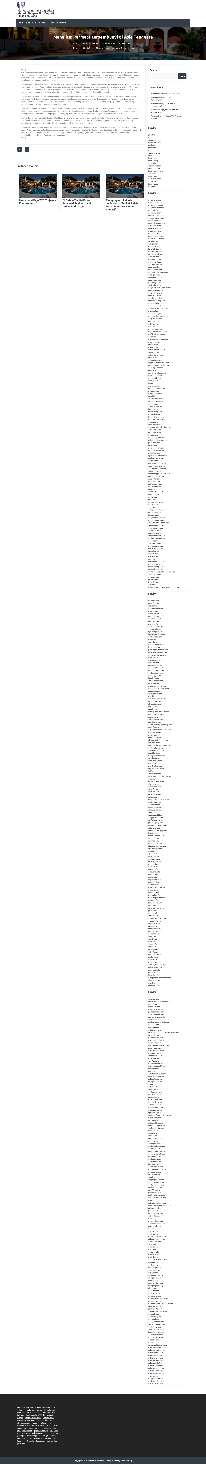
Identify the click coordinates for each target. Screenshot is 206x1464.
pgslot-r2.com (153, 499)
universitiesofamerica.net (157, 652)
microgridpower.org (155, 1286)
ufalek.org (151, 1200)
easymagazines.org (155, 1275)
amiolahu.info (153, 877)
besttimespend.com (155, 1267)
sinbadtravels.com (155, 1056)
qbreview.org (153, 657)
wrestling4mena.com (156, 748)
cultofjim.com (153, 244)
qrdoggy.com (153, 1211)
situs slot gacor (35, 1418)
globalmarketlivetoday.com (158, 440)
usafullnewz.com (154, 200)
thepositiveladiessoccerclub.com (160, 363)
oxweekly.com (153, 797)
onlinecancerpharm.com (157, 1198)
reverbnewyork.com (155, 254)
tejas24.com (152, 854)
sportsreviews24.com (156, 1185)
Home (21, 23)
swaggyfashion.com (155, 818)
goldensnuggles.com (156, 1076)
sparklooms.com (154, 1327)
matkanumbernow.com (157, 665)
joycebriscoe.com (154, 231)
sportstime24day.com (156, 1146)
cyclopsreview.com (155, 407)
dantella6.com (153, 678)
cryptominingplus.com (156, 1110)
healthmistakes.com (155, 1221)
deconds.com (153, 582)
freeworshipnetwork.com (157, 376)
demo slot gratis (154, 168)
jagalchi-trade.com (155, 264)
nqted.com (152, 489)
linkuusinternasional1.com (158, 308)
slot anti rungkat (29, 1420)
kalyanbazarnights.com (157, 686)
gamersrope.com (154, 1048)
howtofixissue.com (155, 637)
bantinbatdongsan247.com (158, 1022)
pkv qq (26, 1410)
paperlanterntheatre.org (157, 373)
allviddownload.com (156, 645)
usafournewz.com (155, 213)
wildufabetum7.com (155, 1384)
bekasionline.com (154, 619)
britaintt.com (153, 580)
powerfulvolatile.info (156, 908)
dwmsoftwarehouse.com (157, 417)
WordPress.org (126, 1461)
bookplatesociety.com (156, 301)
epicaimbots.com (154, 422)
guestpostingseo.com (156, 1012)
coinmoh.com (153, 404)
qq (35, 1431)
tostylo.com (152, 1087)
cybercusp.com (153, 577)
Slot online (31, 23)
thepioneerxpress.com (156, 634)
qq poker (37, 1438)
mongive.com (153, 709)
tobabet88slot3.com (156, 1335)
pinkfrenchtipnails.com (156, 1154)
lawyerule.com (153, 841)
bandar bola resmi (155, 143)
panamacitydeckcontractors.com (160, 799)
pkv (149, 137)
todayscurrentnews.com (157, 1337)
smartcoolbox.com (155, 1319)
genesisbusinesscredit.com (158, 781)
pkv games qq (42, 1431)
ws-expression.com (155, 502)
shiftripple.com (153, 1314)
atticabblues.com (154, 396)
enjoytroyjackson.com (156, 419)
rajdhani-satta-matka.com (158, 740)
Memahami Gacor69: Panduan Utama (165, 94)
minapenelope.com (155, 270)
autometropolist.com (156, 399)
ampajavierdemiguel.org (157, 223)
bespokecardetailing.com (157, 332)
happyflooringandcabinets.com (160, 1205)
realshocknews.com (155, 1216)
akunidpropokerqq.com (157, 329)
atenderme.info (154, 890)
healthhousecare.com (156, 448)
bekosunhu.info (154, 895)
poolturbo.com (153, 856)
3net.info (151, 321)
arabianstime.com (155, 394)
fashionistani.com (155, 430)
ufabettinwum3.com (155, 1358)
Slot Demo (43, 23)
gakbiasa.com (153, 973)
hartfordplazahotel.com (157, 965)
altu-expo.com (153, 347)
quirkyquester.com (155, 1309)
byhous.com (152, 962)
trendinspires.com (155, 810)
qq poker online (41, 1407)
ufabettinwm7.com (155, 1355)
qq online (151, 135)
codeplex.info (153, 324)
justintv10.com (153, 838)
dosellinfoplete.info (155, 903)
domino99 (31, 1436)
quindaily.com (153, 551)
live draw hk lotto (154, 179)
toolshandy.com (154, 805)
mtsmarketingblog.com (157, 846)
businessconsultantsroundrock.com (162, 572)
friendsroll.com (154, 311)
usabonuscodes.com (156, 520)
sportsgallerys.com (155, 1159)
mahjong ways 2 (23, 1425)
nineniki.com (152, 696)
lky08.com (152, 771)
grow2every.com (154, 445)
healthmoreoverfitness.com (158, 670)
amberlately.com (154, 228)
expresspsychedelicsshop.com (159, 427)
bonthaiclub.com (154, 295)
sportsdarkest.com (155, 1133)
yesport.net (152, 1084)
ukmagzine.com (154, 1058)
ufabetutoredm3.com (156, 1368)
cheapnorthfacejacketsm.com (159, 288)
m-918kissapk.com (155, 967)
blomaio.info (153, 900)
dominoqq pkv (31, 1415)
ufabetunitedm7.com (156, 1363)
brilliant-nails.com (155, 828)
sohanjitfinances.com (156, 1322)
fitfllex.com (152, 779)
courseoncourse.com (156, 1020)
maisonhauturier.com (156, 476)
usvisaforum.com (154, 259)
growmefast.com (154, 1193)
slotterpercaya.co (154, 1317)
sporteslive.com (154, 1149)
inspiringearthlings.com (157, 466)
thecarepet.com (154, 1007)
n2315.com (152, 763)
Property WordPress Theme (99, 1461)
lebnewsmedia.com (155, 303)
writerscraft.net (154, 743)
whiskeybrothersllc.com (157, 1381)
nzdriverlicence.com (155, 492)
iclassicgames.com (155, 1100)
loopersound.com (154, 267)
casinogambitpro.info (156, 1014)
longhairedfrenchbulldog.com (159, 1115)
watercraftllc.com (154, 378)
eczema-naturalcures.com (158, 339)
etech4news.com (154, 425)
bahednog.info (153, 1025)
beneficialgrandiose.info (157, 898)
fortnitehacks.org (154, 921)
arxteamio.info (153, 1255)
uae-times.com (153, 601)
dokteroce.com (153, 833)
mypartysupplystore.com (157, 236)
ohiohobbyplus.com (155, 277)
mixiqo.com (152, 1288)
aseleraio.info (153, 1247)
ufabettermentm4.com (156, 1350)
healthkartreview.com (156, 450)
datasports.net (153, 1164)
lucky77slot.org (154, 1190)
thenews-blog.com (155, 515)
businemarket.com (155, 1120)
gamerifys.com (153, 603)
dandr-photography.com (157, 830)
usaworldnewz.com (155, 205)
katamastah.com (154, 1242)
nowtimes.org (153, 931)
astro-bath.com (154, 342)
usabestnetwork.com (156, 1063)
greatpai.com (153, 370)
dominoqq (152, 148)
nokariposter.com (154, 722)
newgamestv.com (154, 1156)
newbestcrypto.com (155, 1094)
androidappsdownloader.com (159, 730)
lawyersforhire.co (154, 1118)
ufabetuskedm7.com (156, 1366)
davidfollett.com (154, 249)
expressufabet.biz (154, 629)
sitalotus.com (153, 1231)
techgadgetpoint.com (156, 1180)
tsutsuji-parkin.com (155, 355)
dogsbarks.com (154, 414)
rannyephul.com (154, 812)
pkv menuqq (28, 1428)
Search (153, 70)
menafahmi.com (154, 481)
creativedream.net (155, 761)
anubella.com (153, 559)
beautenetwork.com (155, 564)
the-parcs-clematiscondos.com (160, 1001)
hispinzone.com (154, 683)
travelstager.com (154, 807)
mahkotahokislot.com (156, 1195)
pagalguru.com (153, 494)
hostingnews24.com (155, 458)
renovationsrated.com (156, 536)
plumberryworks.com (156, 1301)
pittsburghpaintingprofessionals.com (162, 1298)
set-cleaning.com (154, 543)
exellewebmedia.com (156, 1051)
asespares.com (153, 391)
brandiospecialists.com (157, 699)
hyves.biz (151, 942)
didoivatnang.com (155, 412)
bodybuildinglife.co (155, 1208)
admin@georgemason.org (88, 43)
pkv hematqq (51, 1428)
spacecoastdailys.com (156, 530)
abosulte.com (153, 554)
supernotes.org (153, 1234)
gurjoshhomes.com (155, 290)
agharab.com (153, 357)
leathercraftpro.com (155, 1283)
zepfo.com (152, 507)
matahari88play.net (155, 1123)
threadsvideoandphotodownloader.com (163, 1032)
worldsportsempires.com (157, 1236)
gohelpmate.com (154, 738)
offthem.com (153, 611)
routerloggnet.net (154, 676)
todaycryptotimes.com (156, 518)
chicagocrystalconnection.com (160, 978)
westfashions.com (155, 802)
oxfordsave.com (154, 1097)
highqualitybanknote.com (157, 456)
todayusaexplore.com (156, 208)
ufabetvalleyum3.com (156, 1373)
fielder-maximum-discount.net (159, 776)
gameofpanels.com (155, 727)
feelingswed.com (154, 432)
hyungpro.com (153, 1141)
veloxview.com (153, 1376)
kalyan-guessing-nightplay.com (160, 725)
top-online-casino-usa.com (158, 688)
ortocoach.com (154, 1293)
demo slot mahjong (155, 171)
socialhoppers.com (155, 758)
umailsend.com (154, 1069)
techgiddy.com (153, 1035)
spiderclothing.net (155, 314)
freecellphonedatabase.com (158, 1045)
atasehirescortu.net (155, 1167)
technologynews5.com (156, 510)
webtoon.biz (152, 1136)
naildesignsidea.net (155, 368)
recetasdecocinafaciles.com (158, 365)
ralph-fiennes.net (154, 774)
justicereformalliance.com (158, 272)
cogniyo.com (153, 1273)
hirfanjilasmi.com (154, 1278)
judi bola (45, 1438)
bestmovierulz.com (155, 262)
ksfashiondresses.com (156, 1224)
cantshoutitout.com (155, 626)
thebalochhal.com (155, 215)
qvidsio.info (152, 911)
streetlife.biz (152, 939)
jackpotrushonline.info (156, 1040)
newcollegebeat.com (156, 252)
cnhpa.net (151, 1229)
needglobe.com (154, 1291)
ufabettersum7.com (155, 1353)
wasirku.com (153, 851)
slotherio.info (153, 916)
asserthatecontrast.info (157, 887)
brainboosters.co (154, 226)
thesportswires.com (155, 1138)
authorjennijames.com (156, 350)
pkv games (152, 186)
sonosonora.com (154, 306)
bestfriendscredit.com (156, 334)
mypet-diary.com (154, 794)
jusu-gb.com (152, 1004)
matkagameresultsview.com (158, 712)
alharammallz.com (155, 386)
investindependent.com (157, 468)
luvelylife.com (153, 789)
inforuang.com (153, 784)
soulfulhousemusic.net (156, 1324)
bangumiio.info (153, 892)
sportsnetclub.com (155, 1092)
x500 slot (41, 1415)
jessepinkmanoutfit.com (157, 1066)
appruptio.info (153, 985)
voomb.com (152, 1177)
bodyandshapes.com (156, 569)
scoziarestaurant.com (156, 538)
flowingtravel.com (155, 694)
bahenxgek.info (153, 1027)
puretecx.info (153, 869)
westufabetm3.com (155, 1379)
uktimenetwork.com (155, 202)
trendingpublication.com (157, 1345)
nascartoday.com (154, 487)
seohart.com (153, 541)
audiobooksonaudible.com (158, 561)
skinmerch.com (153, 257)
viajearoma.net (153, 352)
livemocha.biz (153, 936)
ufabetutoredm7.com (156, 1371)
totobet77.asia (153, 1340)
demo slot (152, 155)
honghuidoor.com (155, 691)
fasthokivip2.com (154, 1105)
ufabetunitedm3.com (156, 1360)
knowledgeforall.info (156, 750)
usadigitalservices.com (156, 756)
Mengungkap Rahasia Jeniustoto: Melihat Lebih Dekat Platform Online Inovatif (122, 205)
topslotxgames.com (155, 673)
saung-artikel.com (155, 1102)
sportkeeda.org (154, 1265)
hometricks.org (153, 1280)
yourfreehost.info (154, 285)
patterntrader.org (154, 1226)
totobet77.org (153, 1342)
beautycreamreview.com (157, 401)
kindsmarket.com (154, 787)
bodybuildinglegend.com (157, 825)
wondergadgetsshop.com (158, 316)
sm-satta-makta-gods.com (158, 523)
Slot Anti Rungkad (58, 23)
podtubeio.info (153, 905)
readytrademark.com (156, 533)
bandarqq (151, 145)
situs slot (21, 1413)
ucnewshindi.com (154, 1043)
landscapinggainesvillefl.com (159, 474)
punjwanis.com (153, 999)
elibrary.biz (152, 337)
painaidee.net (153, 1131)
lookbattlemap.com (155, 1079)
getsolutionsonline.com (157, 714)
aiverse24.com (153, 556)
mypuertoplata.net (155, 632)
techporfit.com (153, 616)
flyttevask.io (152, 960)
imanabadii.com (154, 980)
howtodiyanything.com (157, 463)
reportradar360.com (156, 815)
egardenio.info (153, 1252)
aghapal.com (153, 345)
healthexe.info (153, 867)
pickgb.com (152, 1218)
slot (26, 1418)
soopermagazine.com (156, 528)
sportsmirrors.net (154, 1162)
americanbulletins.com (156, 388)
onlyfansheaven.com (156, 769)
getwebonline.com (155, 766)
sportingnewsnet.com (156, 1144)
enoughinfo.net (153, 944)
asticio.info (152, 1249)
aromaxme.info (154, 885)
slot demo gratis (154, 153)
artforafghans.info (155, 861)
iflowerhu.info (153, 975)
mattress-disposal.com (157, 1203)
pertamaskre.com (154, 1030)
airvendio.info (153, 864)
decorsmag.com (154, 647)
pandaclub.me (153, 957)
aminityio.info (153, 874)
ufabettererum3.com (156, 1348)
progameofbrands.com (157, 655)
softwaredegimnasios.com (158, 525)
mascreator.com (154, 479)
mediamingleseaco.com (157, 843)
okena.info (152, 326)
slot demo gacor (154, 166)
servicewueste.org (155, 660)
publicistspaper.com (155, 549)
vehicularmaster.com (156, 218)
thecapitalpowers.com (156, 1332)
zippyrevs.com (153, 663)
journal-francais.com (156, 836)
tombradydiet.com (155, 293)
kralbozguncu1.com (155, 471)
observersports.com (155, 1107)
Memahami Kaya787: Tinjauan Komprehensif (37, 202)
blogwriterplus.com (155, 1009)
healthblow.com (154, 735)
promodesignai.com (155, 546)
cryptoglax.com (154, 275)
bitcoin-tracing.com (155, 567)
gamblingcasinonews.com (158, 650)
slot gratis (152, 163)
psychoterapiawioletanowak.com (160, 1304)
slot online (46, 1413)
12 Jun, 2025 (110, 43)
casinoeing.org (153, 934)
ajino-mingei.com (154, 283)
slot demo (152, 140)
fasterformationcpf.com (157, 1074)
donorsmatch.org (154, 929)
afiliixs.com (152, 383)
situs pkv (151, 174)
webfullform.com (154, 642)
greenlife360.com (154, 624)
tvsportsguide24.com (156, 1182)
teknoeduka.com (154, 512)
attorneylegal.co (154, 1175)
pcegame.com (153, 497)
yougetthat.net (153, 1089)
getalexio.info (153, 1257)
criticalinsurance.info (156, 719)
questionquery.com (155, 823)
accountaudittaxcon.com (157, 1260)
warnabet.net (153, 949)
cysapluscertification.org (157, 918)
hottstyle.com (153, 461)
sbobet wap (152, 176)
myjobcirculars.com (155, 668)
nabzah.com (152, 707)
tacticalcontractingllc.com (158, 1329)
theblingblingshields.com (157, 1151)
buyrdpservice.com (155, 1082)
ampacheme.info (154, 880)
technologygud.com (155, 1213)
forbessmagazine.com (156, 438)
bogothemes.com (154, 280)
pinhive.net (152, 947)
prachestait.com (154, 859)
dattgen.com (153, 409)
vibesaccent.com (154, 221)
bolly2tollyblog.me (155, 954)
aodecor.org (152, 926)
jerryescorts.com (154, 1172)
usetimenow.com (154, 732)
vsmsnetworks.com (155, 608)
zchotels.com (153, 505)
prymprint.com (153, 1262)
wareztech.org (153, 1061)
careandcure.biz (154, 1270)
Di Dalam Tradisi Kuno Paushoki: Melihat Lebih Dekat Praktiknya (77, 203)
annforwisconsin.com (156, 239)
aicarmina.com (153, 233)
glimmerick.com (154, 246)
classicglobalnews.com (157, 574)
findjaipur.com (153, 241)
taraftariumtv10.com (156, 820)
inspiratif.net (152, 606)
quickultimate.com (155, 1306)
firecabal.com (153, 435)
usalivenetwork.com (155, 1038)
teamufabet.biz (153, 639)
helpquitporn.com (154, 453)
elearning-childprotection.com (159, 745)
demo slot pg (153, 161)
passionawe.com (154, 1296)
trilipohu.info (153, 983)
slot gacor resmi (37, 1425)
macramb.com (153, 792)
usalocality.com (154, 210)
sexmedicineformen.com (157, 1311)
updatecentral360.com (156, 1239)
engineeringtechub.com (157, 1169)
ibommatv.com (153, 614)
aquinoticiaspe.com (155, 1113)
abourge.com (153, 381)
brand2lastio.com (154, 753)
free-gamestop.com (155, 1053)
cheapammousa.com (156, 360)
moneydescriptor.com (156, 1125)
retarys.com (152, 1071)
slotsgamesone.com (155, 681)
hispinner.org (153, 717)
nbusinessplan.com (155, 621)
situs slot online (47, 1423)
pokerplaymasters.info (156, 1017)
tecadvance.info (154, 872)
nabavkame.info (154, 970)
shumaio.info (153, 913)
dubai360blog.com (155, 1187)
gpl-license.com (154, 443)
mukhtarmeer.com (155, 484)
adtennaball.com (154, 704)
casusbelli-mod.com (155, 298)
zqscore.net (152, 1244)
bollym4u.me (153, 952)
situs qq (30, 1407)
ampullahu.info (153, 882)
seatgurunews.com (155, 319)
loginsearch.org (154, 923)
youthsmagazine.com (156, 1128)
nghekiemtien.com (155, 849)
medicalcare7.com (155, 701)
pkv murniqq (40, 1428)
